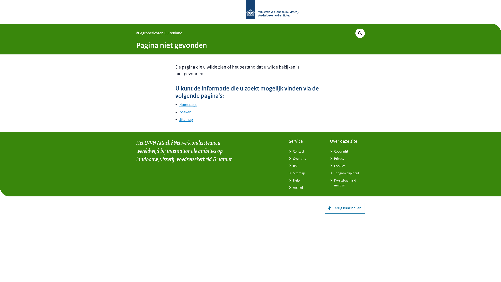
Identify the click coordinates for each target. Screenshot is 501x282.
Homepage (188, 104)
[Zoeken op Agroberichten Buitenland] (360, 33)
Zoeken (185, 112)
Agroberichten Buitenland (161, 33)
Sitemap (186, 119)
